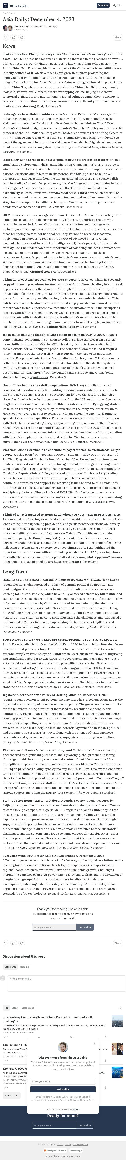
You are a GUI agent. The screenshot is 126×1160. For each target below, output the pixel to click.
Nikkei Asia (52, 742)
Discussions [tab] (28, 1007)
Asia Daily (9, 13)
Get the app (76, 1150)
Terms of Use (79, 1096)
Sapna (19, 1083)
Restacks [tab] (24, 966)
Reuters (8, 152)
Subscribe (103, 5)
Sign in (117, 5)
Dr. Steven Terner (25, 1032)
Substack (50, 1156)
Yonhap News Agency (62, 327)
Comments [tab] (10, 966)
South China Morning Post (23, 106)
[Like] (6, 37)
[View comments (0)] (13, 37)
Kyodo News (39, 377)
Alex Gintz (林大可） (24, 26)
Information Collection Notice (62, 1100)
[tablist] (17, 967)
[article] (63, 1027)
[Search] (120, 1008)
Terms (68, 1144)
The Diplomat (85, 687)
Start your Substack (56, 1150)
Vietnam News (103, 502)
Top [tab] (6, 1007)
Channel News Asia (44, 271)
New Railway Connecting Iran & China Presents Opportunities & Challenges (47, 1019)
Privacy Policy (87, 1100)
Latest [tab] (15, 1007)
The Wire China (87, 792)
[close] (94, 1043)
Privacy (60, 1144)
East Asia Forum (81, 893)
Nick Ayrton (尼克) (48, 26)
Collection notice (80, 1144)
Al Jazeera (56, 207)
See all (9, 1095)
